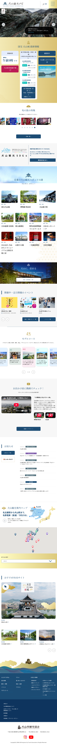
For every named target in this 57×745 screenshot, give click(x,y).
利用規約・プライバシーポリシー (11, 718)
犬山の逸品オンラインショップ (49, 691)
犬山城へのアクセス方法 (47, 61)
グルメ (17, 677)
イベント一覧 (47, 319)
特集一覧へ (28, 136)
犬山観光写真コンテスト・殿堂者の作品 (49, 685)
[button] (21, 34)
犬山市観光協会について (9, 706)
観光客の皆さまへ (42, 160)
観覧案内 (47, 53)
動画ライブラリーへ (28, 429)
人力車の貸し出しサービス (48, 683)
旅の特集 (3, 680)
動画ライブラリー (35, 687)
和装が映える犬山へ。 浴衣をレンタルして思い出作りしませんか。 (38, 30)
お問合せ (5, 715)
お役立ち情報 (34, 677)
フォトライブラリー (35, 685)
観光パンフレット (35, 683)
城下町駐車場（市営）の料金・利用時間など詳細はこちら (28, 93)
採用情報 (5, 713)
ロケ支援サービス (46, 689)
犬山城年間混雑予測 (10, 68)
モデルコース (4, 690)
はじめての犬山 (5, 677)
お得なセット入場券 (47, 680)
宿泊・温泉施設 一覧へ (28, 279)
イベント (3, 687)
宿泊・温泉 (19, 684)
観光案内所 (33, 680)
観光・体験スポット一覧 (30, 319)
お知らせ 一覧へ (8, 453)
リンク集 (45, 695)
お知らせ (5, 703)
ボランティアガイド (35, 689)
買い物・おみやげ (20, 680)
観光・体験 (4, 684)
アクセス (18, 687)
